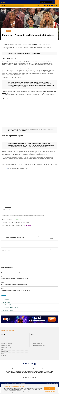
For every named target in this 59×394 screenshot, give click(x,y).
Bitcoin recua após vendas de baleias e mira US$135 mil (15, 290)
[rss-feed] (57, 5)
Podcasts (3, 349)
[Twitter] (47, 5)
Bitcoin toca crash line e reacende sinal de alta (13, 273)
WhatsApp (18, 219)
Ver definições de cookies (49, 391)
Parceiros (45, 368)
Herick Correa (55, 383)
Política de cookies (26, 392)
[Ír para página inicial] (19, 2)
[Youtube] (52, 5)
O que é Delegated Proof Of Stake (38, 345)
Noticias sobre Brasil (5, 345)
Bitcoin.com (8, 207)
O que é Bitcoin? (5, 299)
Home (3, 31)
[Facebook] (50, 5)
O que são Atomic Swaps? (7, 310)
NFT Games (3, 355)
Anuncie (40, 5)
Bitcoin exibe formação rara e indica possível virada (14, 278)
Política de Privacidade (25, 368)
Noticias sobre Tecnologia (6, 343)
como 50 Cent (17, 163)
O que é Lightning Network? (37, 343)
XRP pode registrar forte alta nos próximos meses (14, 284)
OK (49, 388)
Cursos (2, 353)
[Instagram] (45, 5)
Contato (14, 368)
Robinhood (34, 44)
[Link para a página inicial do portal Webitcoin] (29, 364)
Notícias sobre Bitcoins (6, 339)
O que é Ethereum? (6, 302)
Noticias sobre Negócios (6, 347)
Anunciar (36, 368)
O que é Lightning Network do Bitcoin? (10, 307)
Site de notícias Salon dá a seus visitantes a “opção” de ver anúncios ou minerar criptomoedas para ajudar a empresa (30, 130)
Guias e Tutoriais (4, 351)
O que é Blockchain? (6, 305)
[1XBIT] (29, 319)
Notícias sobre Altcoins (6, 341)
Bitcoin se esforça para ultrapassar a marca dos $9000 (26, 53)
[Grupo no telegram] (54, 5)
